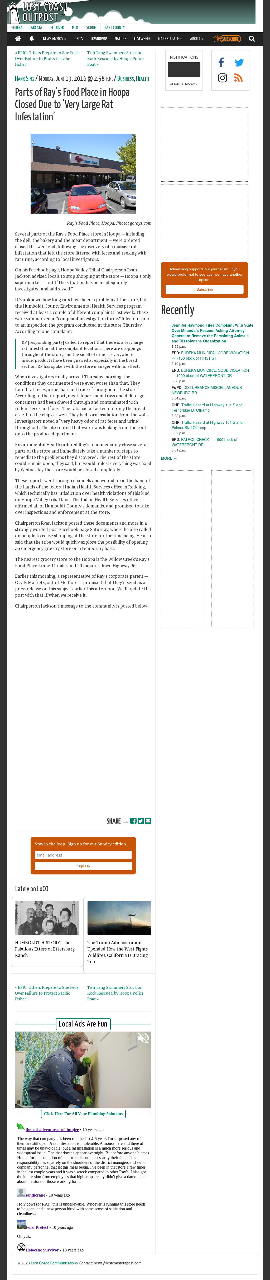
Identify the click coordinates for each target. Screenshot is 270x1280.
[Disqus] (83, 1187)
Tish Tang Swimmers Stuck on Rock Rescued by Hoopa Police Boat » (115, 58)
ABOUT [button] (195, 39)
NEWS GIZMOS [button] (53, 39)
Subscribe (204, 289)
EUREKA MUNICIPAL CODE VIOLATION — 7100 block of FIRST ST (210, 355)
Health (142, 78)
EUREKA (17, 28)
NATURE (120, 39)
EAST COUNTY (115, 28)
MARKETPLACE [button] (169, 39)
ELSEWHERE (142, 39)
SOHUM (91, 28)
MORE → (169, 458)
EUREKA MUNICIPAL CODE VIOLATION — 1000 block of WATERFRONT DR (210, 373)
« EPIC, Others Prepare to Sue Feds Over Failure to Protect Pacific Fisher (47, 58)
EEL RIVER (57, 28)
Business (125, 78)
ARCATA (36, 28)
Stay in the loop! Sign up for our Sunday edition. (81, 844)
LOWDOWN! (99, 39)
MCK (75, 28)
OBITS (78, 39)
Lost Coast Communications (54, 1262)
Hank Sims (24, 78)
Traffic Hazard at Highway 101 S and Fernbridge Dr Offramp (207, 407)
